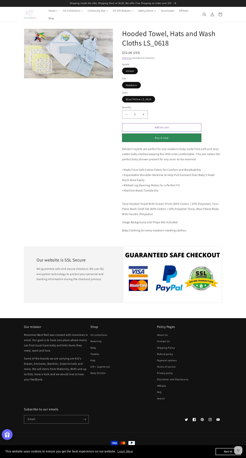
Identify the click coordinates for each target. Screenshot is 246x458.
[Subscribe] (85, 419)
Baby (93, 347)
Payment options (167, 360)
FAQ (159, 392)
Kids (92, 360)
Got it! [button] (228, 451)
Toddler (94, 354)
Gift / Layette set (100, 366)
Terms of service (166, 366)
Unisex (130, 71)
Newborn (131, 85)
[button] (204, 14)
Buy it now (162, 137)
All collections (98, 335)
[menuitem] (51, 10)
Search (161, 398)
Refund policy (165, 354)
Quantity (126, 107)
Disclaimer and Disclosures (173, 379)
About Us (162, 335)
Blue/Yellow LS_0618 (138, 99)
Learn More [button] (125, 451)
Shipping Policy (166, 347)
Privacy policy (165, 373)
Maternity (95, 341)
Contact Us (163, 341)
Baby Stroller (98, 373)
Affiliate (161, 385)
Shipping (126, 57)
